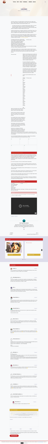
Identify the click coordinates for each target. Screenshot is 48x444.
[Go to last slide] (6, 250)
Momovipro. (15, 352)
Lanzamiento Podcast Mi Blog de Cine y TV (32, 234)
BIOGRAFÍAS (30, 1)
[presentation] (14, 247)
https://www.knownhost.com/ (30, 414)
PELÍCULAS (14, 1)
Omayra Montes (15, 297)
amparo (14, 268)
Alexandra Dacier (16, 308)
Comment (11, 419)
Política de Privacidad (23, 415)
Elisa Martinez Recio (16, 277)
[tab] (22, 259)
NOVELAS (21, 1)
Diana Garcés (17, 401)
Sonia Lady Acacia (16, 338)
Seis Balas (11, 234)
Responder (35, 268)
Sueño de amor (10, 254)
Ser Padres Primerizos (16, 374)
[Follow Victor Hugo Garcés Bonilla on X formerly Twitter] (24, 229)
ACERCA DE (34, 1)
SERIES (18, 1)
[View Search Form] (45, 2)
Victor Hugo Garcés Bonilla (22, 10)
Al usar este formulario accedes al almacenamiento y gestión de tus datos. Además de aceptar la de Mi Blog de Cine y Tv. (24, 433)
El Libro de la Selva (31, 254)
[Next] (41, 250)
